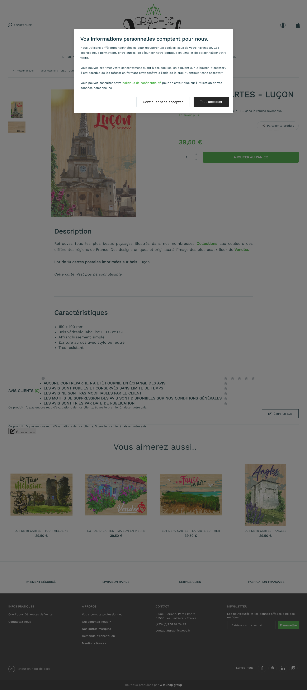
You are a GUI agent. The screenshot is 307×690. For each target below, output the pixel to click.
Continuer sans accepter (163, 102)
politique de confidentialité (141, 83)
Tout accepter (211, 102)
